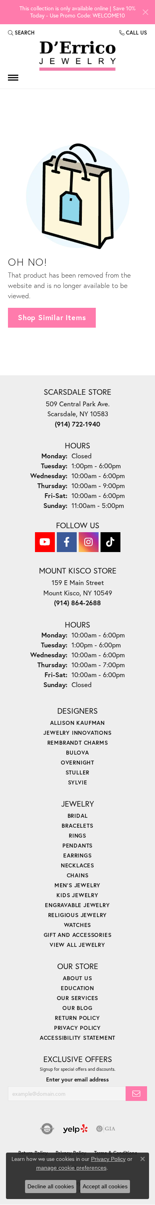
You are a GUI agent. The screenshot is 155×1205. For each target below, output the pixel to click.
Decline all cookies (50, 1186)
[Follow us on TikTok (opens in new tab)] (110, 542)
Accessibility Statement (77, 1037)
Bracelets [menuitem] (77, 825)
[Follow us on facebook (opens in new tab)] (67, 542)
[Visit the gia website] (105, 1129)
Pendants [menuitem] (77, 845)
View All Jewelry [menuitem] (77, 944)
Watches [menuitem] (77, 925)
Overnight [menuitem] (77, 762)
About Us (77, 978)
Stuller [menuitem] (78, 772)
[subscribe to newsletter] (136, 1093)
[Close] (145, 12)
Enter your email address (77, 1079)
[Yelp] (75, 1129)
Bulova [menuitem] (77, 752)
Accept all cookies (105, 1186)
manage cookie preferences (71, 1167)
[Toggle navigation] (13, 78)
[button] (21, 33)
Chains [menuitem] (78, 875)
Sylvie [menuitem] (77, 782)
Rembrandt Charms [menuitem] (77, 742)
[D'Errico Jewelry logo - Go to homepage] (77, 56)
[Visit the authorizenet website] (47, 1129)
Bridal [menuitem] (78, 815)
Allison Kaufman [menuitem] (77, 722)
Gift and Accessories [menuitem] (78, 935)
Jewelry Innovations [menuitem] (77, 732)
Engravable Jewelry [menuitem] (77, 905)
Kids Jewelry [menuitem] (77, 895)
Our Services (78, 998)
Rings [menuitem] (77, 835)
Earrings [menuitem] (77, 855)
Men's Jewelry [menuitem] (77, 885)
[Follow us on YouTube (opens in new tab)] (45, 542)
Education (77, 988)
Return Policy (77, 1018)
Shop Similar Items (52, 317)
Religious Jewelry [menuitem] (77, 915)
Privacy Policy (77, 1027)
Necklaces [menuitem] (77, 865)
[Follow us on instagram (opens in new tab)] (89, 542)
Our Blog (77, 1008)
